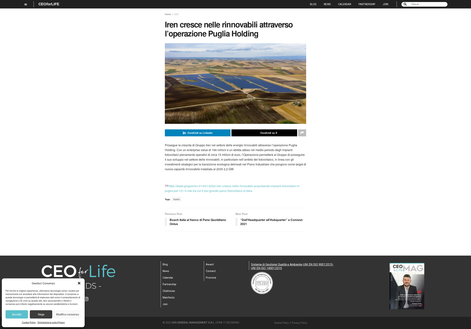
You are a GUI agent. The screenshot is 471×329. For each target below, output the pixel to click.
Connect (211, 271)
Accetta (16, 314)
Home (168, 14)
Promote (211, 277)
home (176, 199)
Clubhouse (169, 290)
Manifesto (169, 297)
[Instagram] (88, 301)
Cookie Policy (29, 322)
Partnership (367, 4)
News (327, 4)
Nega (41, 314)
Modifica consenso (67, 314)
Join (385, 4)
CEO (176, 14)
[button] (79, 283)
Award (210, 264)
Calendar (344, 4)
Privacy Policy (299, 322)
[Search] (405, 4)
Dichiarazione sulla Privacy (51, 322)
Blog (313, 4)
